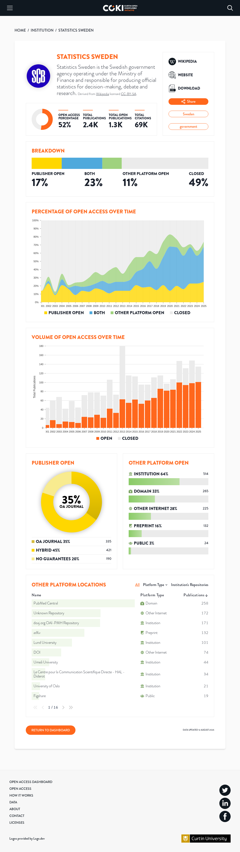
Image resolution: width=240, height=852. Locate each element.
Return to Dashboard (50, 730)
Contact (16, 815)
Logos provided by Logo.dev (27, 838)
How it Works (21, 795)
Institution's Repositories (189, 584)
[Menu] (10, 8)
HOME (20, 30)
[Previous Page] (43, 707)
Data (13, 802)
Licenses (16, 822)
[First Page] (35, 707)
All (137, 584)
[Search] (230, 8)
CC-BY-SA (128, 94)
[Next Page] (63, 707)
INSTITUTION (42, 30)
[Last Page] (71, 707)
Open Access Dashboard (30, 781)
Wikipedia (102, 94)
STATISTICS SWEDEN (76, 30)
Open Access (20, 788)
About (14, 809)
